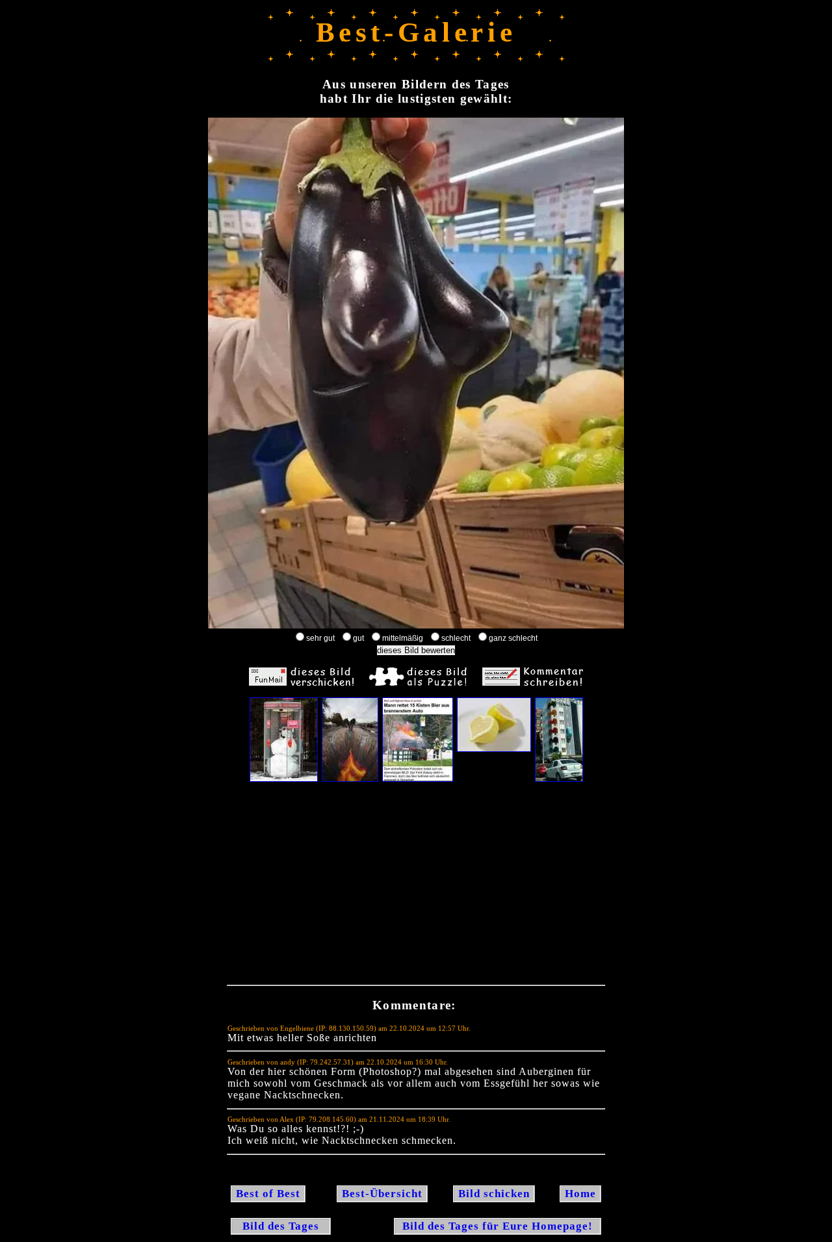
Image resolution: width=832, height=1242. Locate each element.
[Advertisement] (416, 886)
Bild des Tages (281, 1226)
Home (580, 1193)
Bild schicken (494, 1193)
